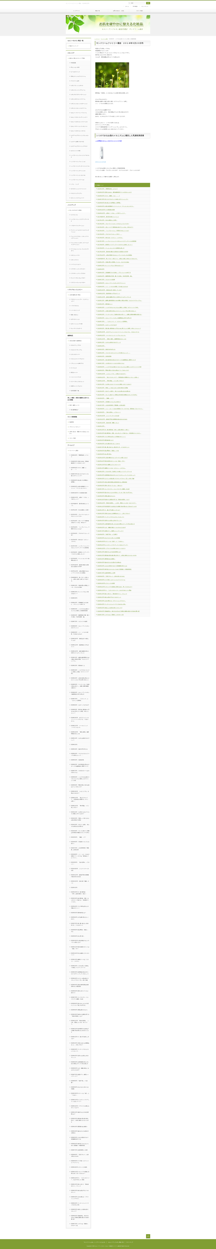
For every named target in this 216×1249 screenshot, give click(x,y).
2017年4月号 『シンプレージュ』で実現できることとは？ (113, 230)
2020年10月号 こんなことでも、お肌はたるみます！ (111, 373)
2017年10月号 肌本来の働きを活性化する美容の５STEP (112, 251)
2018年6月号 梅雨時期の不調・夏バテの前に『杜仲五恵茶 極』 (115, 276)
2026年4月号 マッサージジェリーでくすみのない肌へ (111, 604)
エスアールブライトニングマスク (79, 146)
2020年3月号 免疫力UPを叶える (106, 349)
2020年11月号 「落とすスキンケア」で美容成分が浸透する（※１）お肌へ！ (118, 377)
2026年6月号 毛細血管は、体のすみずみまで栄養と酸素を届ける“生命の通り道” (118, 611)
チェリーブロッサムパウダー (78, 278)
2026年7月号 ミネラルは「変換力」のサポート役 (110, 614)
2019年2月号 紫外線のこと (105, 304)
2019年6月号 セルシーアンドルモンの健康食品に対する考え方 (114, 318)
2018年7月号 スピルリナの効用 (106, 279)
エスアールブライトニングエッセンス (80, 136)
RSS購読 (135, 6)
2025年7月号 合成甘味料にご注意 (106, 573)
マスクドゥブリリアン (76, 193)
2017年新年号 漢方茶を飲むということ (108, 216)
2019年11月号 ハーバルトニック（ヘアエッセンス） (111, 335)
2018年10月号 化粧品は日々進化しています (109, 290)
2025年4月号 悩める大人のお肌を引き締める (109, 562)
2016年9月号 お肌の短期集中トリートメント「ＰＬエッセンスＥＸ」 (115, 206)
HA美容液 (73, 62)
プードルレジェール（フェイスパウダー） (80, 249)
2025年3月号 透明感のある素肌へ (106, 559)
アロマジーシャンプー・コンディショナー (80, 300)
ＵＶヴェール (74, 214)
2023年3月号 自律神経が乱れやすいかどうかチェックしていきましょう (116, 475)
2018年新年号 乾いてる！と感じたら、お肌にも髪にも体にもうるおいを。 (117, 258)
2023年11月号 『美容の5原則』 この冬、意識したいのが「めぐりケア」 (117, 503)
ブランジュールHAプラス (77, 363)
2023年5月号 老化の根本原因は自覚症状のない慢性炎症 (112, 482)
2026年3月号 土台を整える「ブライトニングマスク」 (111, 600)
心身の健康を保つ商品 (74, 294)
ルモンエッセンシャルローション (79, 103)
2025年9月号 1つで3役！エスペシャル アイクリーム (111, 579)
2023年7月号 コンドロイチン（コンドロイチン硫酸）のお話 (113, 489)
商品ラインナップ (73, 46)
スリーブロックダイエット (77, 381)
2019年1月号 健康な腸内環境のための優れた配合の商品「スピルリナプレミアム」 (119, 300)
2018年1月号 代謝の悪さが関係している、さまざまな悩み (113, 262)
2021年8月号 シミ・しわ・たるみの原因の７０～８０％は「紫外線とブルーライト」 (120, 408)
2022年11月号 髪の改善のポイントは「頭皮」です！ (111, 461)
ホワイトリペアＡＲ (100, 161)
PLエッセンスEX (75, 67)
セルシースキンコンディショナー (79, 117)
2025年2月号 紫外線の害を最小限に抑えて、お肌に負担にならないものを (117, 555)
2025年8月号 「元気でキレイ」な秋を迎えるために (111, 576)
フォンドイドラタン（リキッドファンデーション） (80, 237)
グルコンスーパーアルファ (77, 359)
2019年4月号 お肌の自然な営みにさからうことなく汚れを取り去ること (116, 311)
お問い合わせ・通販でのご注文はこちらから (79, 432)
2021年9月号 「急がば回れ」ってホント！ (109, 412)
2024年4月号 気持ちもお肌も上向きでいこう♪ (109, 520)
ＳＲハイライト (75, 259)
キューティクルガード (76, 328)
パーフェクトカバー (76, 264)
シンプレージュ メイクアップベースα (80, 220)
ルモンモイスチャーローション (78, 94)
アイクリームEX (75, 81)
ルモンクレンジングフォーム (78, 90)
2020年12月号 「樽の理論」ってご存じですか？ (110, 380)
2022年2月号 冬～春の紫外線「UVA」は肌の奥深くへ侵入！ (113, 429)
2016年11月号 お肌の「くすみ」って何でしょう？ (111, 213)
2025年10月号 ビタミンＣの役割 (106, 583)
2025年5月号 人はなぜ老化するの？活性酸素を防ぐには (112, 566)
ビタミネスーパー (75, 354)
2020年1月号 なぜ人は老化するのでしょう (109, 342)
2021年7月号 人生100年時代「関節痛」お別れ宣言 (111, 405)
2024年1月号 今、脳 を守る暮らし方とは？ (108, 510)
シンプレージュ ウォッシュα (78, 161)
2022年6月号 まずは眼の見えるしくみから (108, 443)
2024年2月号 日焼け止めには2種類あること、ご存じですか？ (113, 513)
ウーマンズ (74, 368)
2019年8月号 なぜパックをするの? (107, 325)
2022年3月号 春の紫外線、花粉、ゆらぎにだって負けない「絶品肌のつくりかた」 (119, 433)
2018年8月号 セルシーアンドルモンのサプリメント (111, 283)
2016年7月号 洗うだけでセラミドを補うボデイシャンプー (112, 199)
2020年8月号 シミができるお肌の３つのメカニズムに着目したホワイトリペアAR (119, 367)
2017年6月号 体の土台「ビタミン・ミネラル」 (110, 237)
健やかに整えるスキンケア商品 (77, 58)
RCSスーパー (74, 372)
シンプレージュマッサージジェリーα (80, 166)
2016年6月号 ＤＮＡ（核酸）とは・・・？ (108, 195)
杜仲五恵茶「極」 (75, 390)
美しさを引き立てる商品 (75, 210)
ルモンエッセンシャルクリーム (78, 108)
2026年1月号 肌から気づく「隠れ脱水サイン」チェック (112, 593)
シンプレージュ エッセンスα (78, 175)
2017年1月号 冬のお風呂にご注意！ (107, 220)
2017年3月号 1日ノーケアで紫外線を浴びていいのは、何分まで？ (115, 227)
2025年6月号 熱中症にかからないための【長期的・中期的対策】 (114, 569)
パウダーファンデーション (77, 225)
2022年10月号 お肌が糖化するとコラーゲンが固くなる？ (112, 457)
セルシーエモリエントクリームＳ (79, 121)
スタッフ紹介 (139, 10)
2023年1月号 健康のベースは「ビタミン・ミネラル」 (111, 468)
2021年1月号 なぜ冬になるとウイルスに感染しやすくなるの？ (114, 384)
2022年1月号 (101, 426)
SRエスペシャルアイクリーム (78, 76)
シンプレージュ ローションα (78, 170)
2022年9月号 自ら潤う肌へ (104, 454)
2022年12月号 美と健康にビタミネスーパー (109, 464)
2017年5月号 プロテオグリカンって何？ (109, 234)
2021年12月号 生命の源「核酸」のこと (108, 422)
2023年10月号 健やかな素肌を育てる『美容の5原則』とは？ (113, 499)
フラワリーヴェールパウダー (78, 282)
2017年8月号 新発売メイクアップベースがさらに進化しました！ (115, 244)
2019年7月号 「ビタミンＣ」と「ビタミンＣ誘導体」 (112, 321)
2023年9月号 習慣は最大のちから (106, 496)
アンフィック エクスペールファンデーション (80, 231)
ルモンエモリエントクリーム (78, 99)
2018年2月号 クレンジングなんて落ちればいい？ (110, 265)
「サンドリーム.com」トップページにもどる (94, 1242)
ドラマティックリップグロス (78, 273)
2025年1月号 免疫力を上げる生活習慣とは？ (109, 552)
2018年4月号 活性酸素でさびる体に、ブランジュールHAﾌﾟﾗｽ (114, 272)
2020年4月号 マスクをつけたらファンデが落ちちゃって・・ (113, 353)
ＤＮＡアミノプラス (76, 345)
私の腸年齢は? (74, 409)
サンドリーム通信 (73, 450)
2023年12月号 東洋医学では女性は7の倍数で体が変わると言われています (117, 506)
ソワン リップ (75, 184)
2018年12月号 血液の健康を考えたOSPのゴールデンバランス (114, 297)
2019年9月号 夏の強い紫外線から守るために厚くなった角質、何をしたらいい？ (119, 328)
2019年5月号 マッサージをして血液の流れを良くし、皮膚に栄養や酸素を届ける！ (119, 314)
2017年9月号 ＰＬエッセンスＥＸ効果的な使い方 (110, 248)
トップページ (76, 10)
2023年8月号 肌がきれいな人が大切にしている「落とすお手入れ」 (115, 492)
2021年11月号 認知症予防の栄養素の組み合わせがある (112, 419)
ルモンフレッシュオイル (77, 85)
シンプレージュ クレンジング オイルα (80, 156)
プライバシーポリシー (74, 426)
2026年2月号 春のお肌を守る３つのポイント (109, 597)
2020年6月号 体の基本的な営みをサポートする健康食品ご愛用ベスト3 (116, 360)
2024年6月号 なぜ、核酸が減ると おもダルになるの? (111, 527)
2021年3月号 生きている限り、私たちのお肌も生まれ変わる (113, 391)
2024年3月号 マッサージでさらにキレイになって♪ (110, 517)
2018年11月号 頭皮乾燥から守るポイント (108, 293)
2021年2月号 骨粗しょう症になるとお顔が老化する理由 (112, 387)
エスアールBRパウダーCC (77, 141)
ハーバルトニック (75, 310)
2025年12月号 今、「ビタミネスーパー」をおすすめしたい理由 (114, 590)
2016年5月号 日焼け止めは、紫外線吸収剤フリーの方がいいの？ (114, 192)
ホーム (127, 6)
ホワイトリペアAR (75, 150)
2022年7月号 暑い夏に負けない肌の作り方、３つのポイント (113, 447)
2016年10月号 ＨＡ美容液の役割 (106, 209)
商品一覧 (97, 10)
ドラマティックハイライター (78, 269)
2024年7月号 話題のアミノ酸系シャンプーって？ (110, 531)
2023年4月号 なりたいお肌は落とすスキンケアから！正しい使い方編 (115, 478)
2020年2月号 (101, 346)
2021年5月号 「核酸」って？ (105, 398)
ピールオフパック (75, 71)
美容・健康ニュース (74, 405)
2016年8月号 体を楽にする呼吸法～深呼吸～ (109, 202)
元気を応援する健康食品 (75, 340)
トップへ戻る (148, 1236)
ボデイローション (75, 319)
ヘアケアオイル (75, 305)
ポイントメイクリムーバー (77, 198)
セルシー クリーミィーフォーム (79, 112)
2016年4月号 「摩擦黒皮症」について (107, 188)
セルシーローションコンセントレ (79, 126)
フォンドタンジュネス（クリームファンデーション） (80, 243)
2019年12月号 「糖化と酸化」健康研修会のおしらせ (111, 339)
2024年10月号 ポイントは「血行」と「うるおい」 (110, 541)
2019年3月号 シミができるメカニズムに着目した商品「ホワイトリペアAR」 (118, 307)
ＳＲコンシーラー (75, 255)
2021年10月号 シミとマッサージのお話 (108, 415)
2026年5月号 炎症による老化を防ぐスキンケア (109, 607)
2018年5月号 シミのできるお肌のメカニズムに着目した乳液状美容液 (80, 609)
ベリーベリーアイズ (76, 377)
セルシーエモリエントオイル (78, 131)
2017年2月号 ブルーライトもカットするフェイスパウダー (113, 223)
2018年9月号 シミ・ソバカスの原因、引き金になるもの (112, 286)
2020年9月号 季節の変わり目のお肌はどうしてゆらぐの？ (113, 370)
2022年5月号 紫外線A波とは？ (105, 440)
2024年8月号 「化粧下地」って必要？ (107, 534)
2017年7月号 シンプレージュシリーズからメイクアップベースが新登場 (116, 241)
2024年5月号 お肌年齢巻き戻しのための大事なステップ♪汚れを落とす (116, 524)
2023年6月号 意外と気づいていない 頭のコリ (109, 485)
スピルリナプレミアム (76, 349)
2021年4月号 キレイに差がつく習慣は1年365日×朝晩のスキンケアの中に (117, 394)
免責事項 (71, 422)
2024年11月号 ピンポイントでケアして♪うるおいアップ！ (112, 545)
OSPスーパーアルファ (76, 386)
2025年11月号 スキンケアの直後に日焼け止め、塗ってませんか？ (114, 586)
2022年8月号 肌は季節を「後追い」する (108, 450)
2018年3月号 (100, 269)
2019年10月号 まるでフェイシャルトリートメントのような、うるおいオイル (118, 332)
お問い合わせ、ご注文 (118, 10)
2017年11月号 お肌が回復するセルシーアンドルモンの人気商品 (114, 255)
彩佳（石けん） (75, 314)
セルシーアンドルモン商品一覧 (116, 1242)
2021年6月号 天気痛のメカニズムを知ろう (109, 401)
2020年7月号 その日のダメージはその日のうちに (110, 363)
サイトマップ (145, 6)
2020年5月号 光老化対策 (104, 356)
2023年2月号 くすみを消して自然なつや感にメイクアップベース (114, 471)
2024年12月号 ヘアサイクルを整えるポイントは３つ (111, 548)
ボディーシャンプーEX (76, 324)
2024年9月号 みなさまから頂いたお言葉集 (108, 538)
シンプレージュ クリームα (77, 179)
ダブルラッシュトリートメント (78, 188)
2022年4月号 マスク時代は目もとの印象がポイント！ (111, 436)
